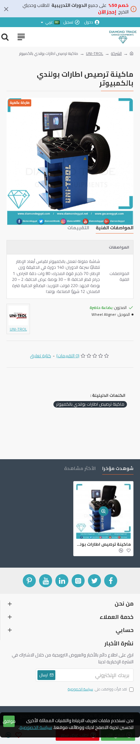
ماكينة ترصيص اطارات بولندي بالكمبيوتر (90, 404)
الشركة (116, 54)
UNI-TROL (94, 54)
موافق (9, 721)
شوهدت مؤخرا (117, 469)
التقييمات (78, 228)
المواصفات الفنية (114, 228)
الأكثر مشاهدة (80, 469)
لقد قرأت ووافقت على (97, 689)
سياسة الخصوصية (36, 727)
